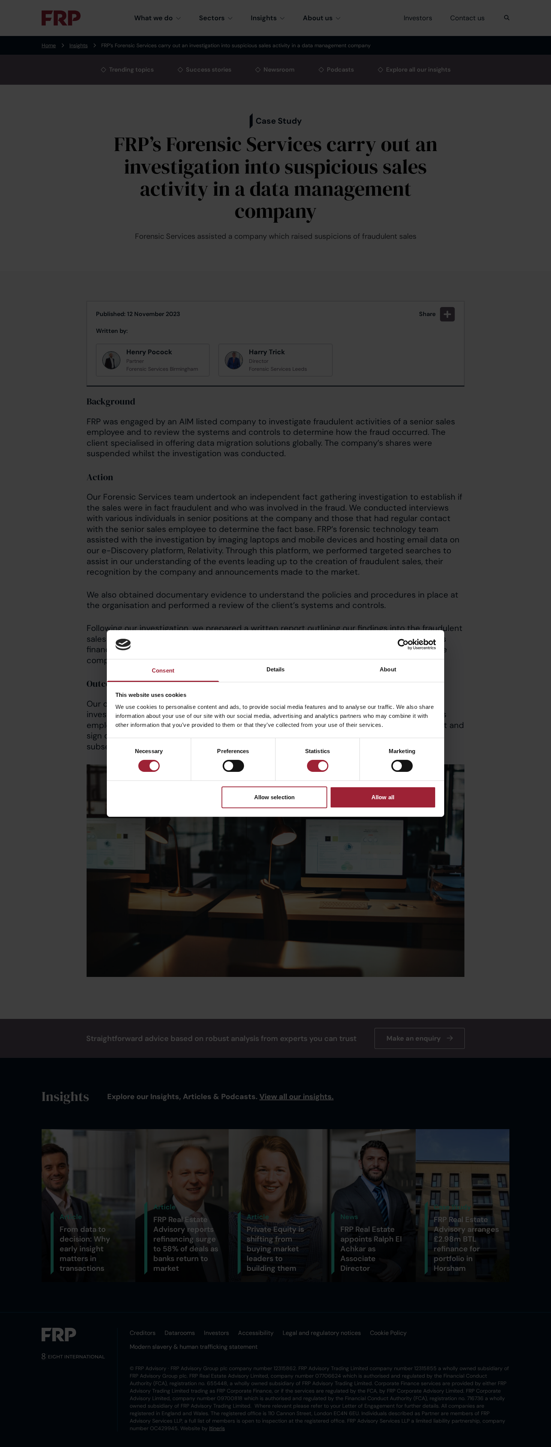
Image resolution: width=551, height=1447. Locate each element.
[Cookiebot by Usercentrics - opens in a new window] (403, 644)
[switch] (233, 766)
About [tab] (388, 669)
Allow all (382, 797)
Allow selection (274, 797)
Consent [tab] (163, 670)
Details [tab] (276, 669)
